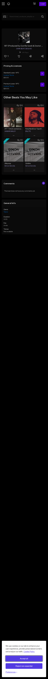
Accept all (24, 658)
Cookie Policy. (29, 651)
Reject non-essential (24, 666)
